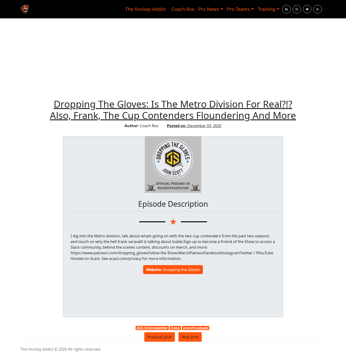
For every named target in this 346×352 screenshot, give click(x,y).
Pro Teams (238, 9)
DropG (175, 328)
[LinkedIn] (286, 9)
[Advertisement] (173, 60)
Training (266, 9)
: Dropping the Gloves (173, 269)
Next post (190, 337)
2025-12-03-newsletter (152, 328)
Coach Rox (182, 9)
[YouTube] (307, 9)
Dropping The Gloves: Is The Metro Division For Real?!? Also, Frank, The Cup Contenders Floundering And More (173, 109)
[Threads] (317, 9)
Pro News (208, 9)
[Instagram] (297, 9)
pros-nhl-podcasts (195, 328)
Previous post (159, 337)
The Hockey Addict (145, 9)
